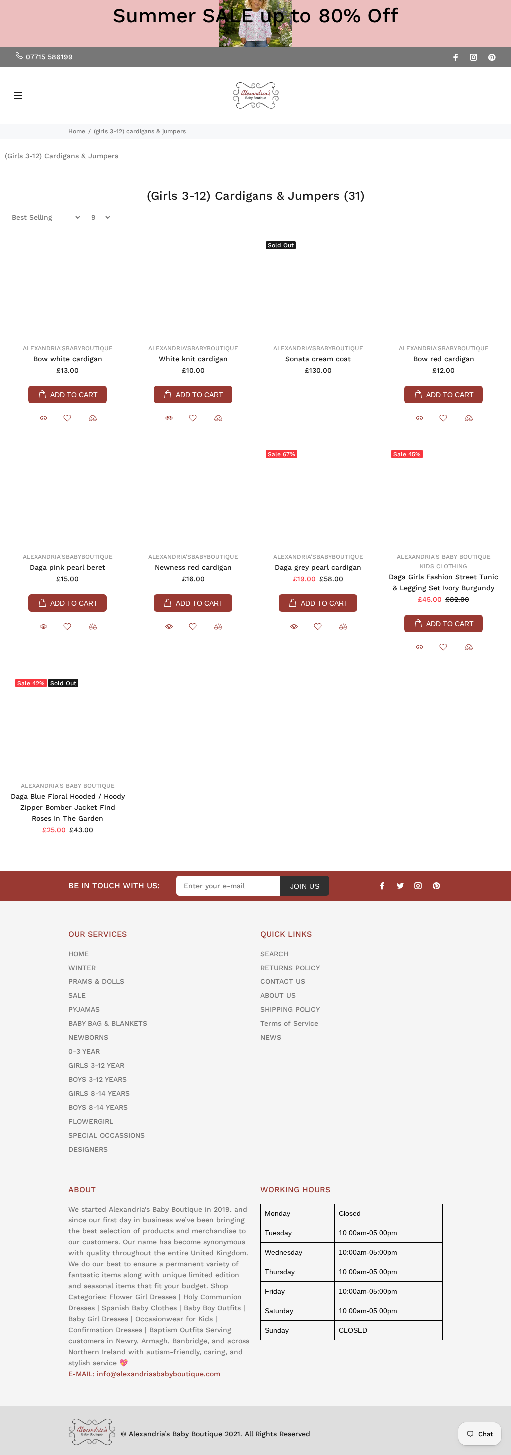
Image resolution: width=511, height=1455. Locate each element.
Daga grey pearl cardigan (318, 567)
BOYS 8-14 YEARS (98, 1107)
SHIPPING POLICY (290, 1009)
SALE (77, 995)
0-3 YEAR (84, 1051)
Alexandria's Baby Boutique (444, 556)
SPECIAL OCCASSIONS (106, 1135)
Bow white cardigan (67, 359)
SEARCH (274, 954)
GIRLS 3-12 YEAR (96, 1065)
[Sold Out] (318, 286)
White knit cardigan (193, 359)
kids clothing (443, 566)
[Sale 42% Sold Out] (67, 723)
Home (76, 131)
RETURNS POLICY (290, 967)
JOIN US (304, 886)
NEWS (270, 1037)
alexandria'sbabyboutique (68, 348)
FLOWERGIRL (90, 1121)
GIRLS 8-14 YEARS (99, 1093)
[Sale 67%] (318, 494)
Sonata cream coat (318, 359)
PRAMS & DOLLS (96, 981)
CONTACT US (282, 981)
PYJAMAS (84, 1009)
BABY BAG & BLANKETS (107, 1023)
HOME (78, 954)
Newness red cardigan (193, 567)
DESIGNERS (88, 1149)
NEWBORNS (88, 1037)
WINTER (82, 967)
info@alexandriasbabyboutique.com (158, 1374)
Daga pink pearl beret (67, 567)
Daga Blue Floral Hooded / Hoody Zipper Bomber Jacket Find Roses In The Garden (68, 807)
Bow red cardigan (443, 359)
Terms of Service (289, 1023)
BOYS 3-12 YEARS (97, 1079)
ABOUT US (278, 995)
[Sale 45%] (443, 494)
